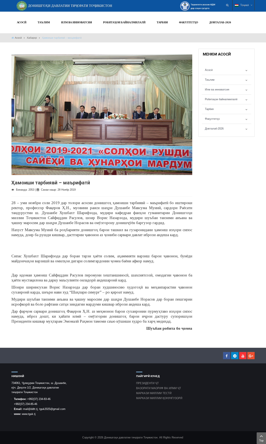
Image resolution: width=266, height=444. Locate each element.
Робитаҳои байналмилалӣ (221, 99)
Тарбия (209, 109)
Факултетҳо (212, 118)
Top (261, 440)
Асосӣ (18, 37)
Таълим (209, 79)
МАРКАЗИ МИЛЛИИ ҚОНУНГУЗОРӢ (159, 398)
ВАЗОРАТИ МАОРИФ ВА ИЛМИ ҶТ (158, 388)
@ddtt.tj (33, 409)
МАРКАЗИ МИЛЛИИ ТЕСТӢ (153, 393)
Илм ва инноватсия (217, 89)
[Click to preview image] (101, 114)
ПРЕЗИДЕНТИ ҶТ (147, 383)
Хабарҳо (32, 37)
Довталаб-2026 (214, 128)
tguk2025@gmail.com (52, 409)
